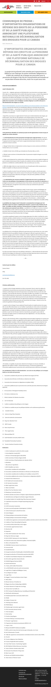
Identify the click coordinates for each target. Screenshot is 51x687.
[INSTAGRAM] (37, 1)
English (43, 1)
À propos (18, 6)
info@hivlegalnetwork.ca (40, 680)
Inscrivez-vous (25, 12)
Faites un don (8, 12)
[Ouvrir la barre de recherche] (48, 1)
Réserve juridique (23, 678)
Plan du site (21, 676)
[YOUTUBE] (39, 1)
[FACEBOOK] (34, 1)
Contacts (26, 7)
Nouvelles (19, 7)
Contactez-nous (22, 670)
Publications (37, 6)
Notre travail (27, 6)
